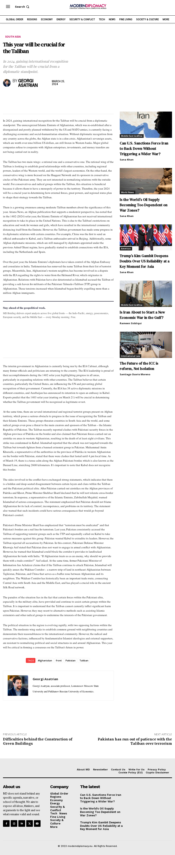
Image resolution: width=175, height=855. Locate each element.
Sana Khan (127, 159)
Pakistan (71, 660)
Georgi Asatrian (28, 83)
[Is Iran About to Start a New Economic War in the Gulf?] (146, 294)
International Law (130, 356)
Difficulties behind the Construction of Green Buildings (37, 741)
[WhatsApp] (27, 97)
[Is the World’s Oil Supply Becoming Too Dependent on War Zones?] (146, 181)
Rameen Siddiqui (131, 323)
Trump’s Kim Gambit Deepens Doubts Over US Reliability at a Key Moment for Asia (144, 261)
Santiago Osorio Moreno (135, 374)
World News (127, 192)
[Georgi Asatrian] (7, 83)
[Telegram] (56, 97)
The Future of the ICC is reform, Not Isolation (139, 366)
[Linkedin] (36, 97)
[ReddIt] (46, 97)
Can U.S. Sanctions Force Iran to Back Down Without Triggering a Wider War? (144, 148)
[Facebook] (7, 97)
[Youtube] (37, 823)
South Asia (13, 36)
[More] (66, 97)
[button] (22, 7)
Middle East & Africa (131, 135)
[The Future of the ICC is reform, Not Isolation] (146, 345)
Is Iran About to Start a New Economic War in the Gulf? (142, 315)
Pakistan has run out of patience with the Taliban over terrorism (135, 741)
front (59, 660)
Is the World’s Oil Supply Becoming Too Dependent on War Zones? (144, 205)
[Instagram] (14, 823)
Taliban (83, 660)
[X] (17, 97)
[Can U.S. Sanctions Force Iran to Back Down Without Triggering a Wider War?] (146, 125)
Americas (126, 248)
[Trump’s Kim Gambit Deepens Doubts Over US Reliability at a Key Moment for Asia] (146, 237)
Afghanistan (45, 660)
